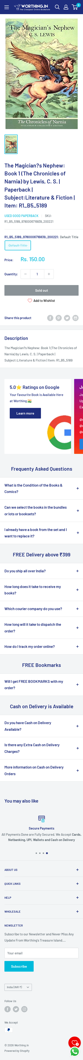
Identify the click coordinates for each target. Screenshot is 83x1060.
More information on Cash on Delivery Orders (34, 770)
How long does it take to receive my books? (32, 589)
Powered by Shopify (16, 1050)
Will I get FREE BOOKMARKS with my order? (33, 684)
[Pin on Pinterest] (59, 317)
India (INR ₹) (14, 987)
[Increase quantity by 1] (49, 274)
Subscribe (19, 966)
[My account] (66, 7)
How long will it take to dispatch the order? (32, 627)
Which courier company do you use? (33, 608)
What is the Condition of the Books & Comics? (33, 488)
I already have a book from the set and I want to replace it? (35, 532)
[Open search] (57, 7)
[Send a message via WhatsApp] (75, 1052)
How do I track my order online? (29, 646)
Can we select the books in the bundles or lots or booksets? (35, 510)
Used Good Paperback (21, 216)
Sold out (41, 290)
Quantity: (11, 274)
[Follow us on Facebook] (7, 1009)
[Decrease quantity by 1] (25, 274)
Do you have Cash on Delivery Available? (27, 725)
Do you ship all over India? (25, 571)
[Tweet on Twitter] (67, 317)
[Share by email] (75, 317)
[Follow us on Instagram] (24, 1009)
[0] (75, 7)
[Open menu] (6, 7)
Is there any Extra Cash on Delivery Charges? (32, 748)
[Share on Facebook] (50, 317)
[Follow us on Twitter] (16, 1009)
